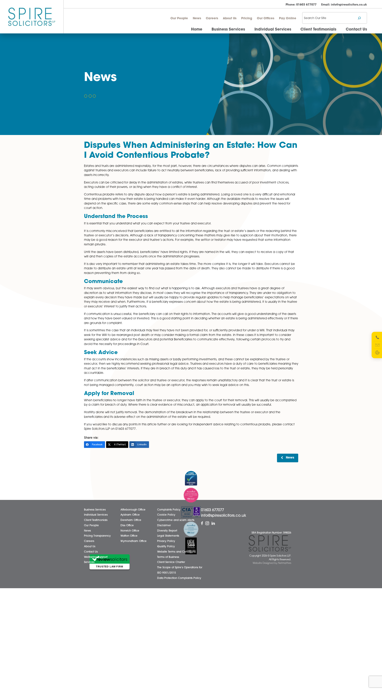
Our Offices (265, 18)
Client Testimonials (318, 29)
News (197, 18)
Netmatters (284, 563)
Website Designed (263, 563)
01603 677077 (301, 4)
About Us (230, 18)
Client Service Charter (171, 562)
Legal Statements (168, 536)
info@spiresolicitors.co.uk (344, 4)
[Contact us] (377, 345)
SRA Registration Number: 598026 (271, 533)
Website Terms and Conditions (176, 552)
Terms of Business (168, 557)
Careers (212, 18)
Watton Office (129, 536)
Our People (179, 18)
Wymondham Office (133, 541)
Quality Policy (166, 546)
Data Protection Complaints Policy (179, 578)
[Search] (359, 18)
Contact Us (356, 29)
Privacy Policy (166, 541)
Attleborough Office (132, 510)
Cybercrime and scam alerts (175, 520)
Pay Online (287, 18)
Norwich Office (129, 531)
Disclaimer (164, 525)
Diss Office (127, 525)
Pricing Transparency (97, 536)
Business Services (228, 29)
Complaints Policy (168, 510)
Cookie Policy (166, 515)
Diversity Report (167, 531)
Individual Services (272, 29)
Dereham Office (130, 520)
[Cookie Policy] (377, 352)
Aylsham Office (130, 515)
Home (196, 29)
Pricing (246, 18)
